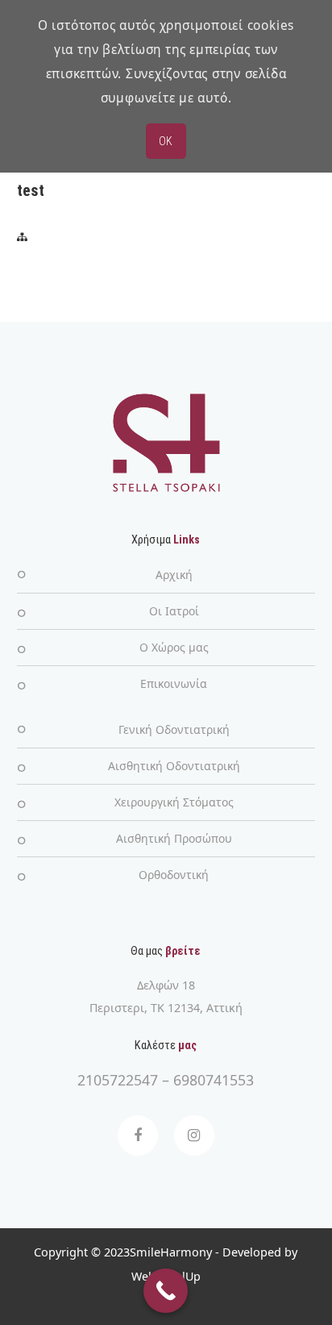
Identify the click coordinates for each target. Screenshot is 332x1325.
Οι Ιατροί (174, 611)
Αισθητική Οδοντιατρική (174, 765)
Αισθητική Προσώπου (174, 838)
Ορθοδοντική (174, 874)
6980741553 (213, 1080)
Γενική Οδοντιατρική (174, 729)
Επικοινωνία (173, 683)
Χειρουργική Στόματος (174, 802)
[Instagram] (194, 1135)
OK (166, 141)
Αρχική (174, 574)
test (30, 190)
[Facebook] (138, 1135)
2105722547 (117, 1080)
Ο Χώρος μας (174, 647)
